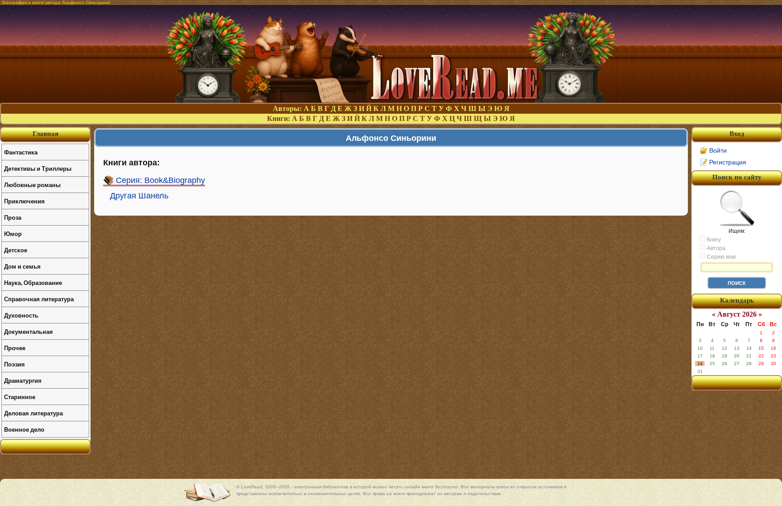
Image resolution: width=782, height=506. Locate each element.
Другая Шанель (139, 195)
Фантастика (21, 152)
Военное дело (24, 429)
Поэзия (14, 364)
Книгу (713, 239)
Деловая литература (33, 413)
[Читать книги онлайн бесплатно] (391, 100)
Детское (15, 250)
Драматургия (23, 380)
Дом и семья (22, 266)
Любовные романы (32, 184)
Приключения (24, 201)
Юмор (13, 233)
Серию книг (721, 257)
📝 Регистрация (723, 162)
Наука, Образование (33, 282)
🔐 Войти (713, 150)
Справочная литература (39, 298)
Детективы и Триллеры (38, 168)
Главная (45, 133)
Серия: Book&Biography (160, 180)
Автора (715, 248)
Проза (12, 217)
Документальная (28, 331)
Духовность (21, 315)
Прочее (14, 347)
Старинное (19, 396)
